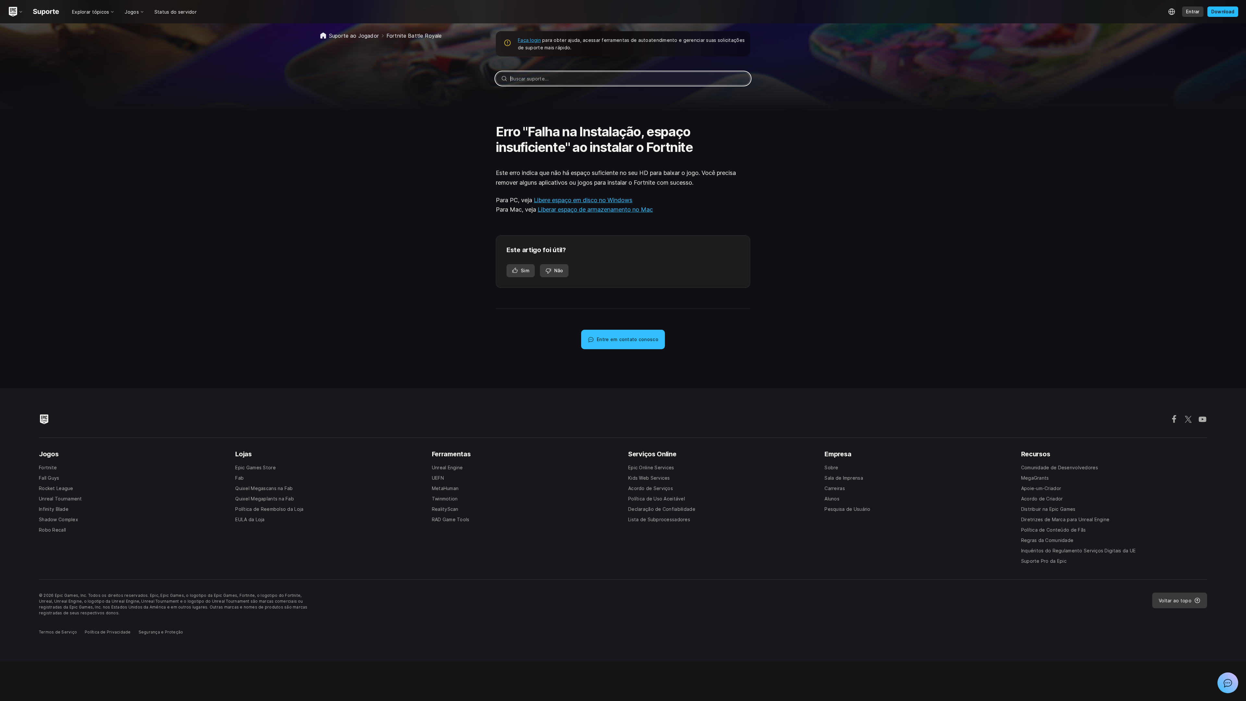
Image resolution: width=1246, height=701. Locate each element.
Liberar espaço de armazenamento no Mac (595, 209)
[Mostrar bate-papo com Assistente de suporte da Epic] (1227, 682)
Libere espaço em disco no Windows (583, 200)
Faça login (529, 40)
